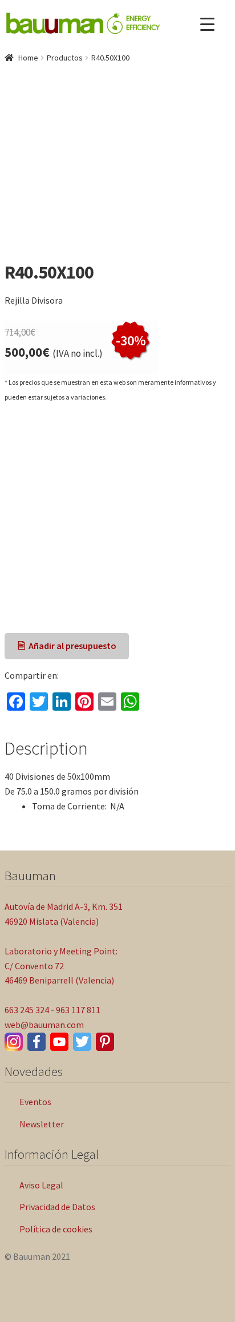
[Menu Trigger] (207, 24)
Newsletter (41, 1124)
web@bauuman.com (44, 1024)
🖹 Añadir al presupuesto (67, 645)
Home (28, 58)
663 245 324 (27, 1009)
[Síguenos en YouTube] (59, 1042)
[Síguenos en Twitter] (82, 1042)
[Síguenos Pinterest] (105, 1042)
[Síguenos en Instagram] (14, 1042)
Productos (65, 58)
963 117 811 (78, 1009)
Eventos (35, 1101)
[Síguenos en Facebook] (36, 1042)
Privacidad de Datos (57, 1206)
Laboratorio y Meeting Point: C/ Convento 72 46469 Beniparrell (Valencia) (61, 965)
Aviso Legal (41, 1185)
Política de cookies (55, 1229)
